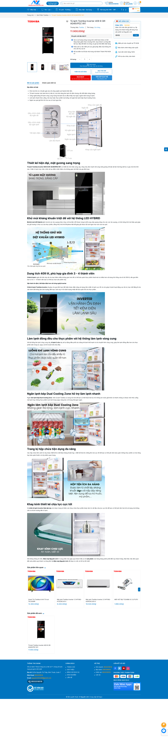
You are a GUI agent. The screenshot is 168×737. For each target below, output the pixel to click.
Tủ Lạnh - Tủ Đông (64, 9)
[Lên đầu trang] (164, 719)
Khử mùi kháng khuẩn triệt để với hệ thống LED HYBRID (63, 218)
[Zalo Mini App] (127, 686)
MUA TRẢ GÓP (101, 71)
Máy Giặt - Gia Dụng (85, 9)
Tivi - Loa (47, 9)
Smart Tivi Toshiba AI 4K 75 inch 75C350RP (38, 600)
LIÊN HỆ (69, 677)
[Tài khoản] (135, 3)
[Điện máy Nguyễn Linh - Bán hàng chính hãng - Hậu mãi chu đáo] (36, 3)
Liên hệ (98, 675)
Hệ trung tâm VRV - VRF (108, 9)
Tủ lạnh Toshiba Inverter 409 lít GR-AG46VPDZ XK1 (39, 646)
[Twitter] (119, 668)
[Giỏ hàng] (139, 3)
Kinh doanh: (104, 667)
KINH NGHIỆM (71, 675)
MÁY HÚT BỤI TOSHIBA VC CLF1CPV (126, 599)
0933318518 (113, 4)
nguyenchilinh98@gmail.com (41, 678)
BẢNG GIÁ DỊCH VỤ (73, 672)
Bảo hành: (103, 669)
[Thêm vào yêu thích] (67, 21)
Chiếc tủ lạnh (31, 277)
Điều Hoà (33, 9)
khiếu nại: (103, 672)
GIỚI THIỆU (70, 669)
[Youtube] (124, 668)
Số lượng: (73, 59)
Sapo (100, 697)
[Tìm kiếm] (62, 3)
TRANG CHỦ (71, 667)
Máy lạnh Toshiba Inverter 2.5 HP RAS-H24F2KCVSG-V (98, 600)
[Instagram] (128, 668)
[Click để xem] (48, 40)
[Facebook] (115, 668)
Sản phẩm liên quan (35, 567)
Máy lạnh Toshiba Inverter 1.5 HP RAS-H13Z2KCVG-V (69, 600)
